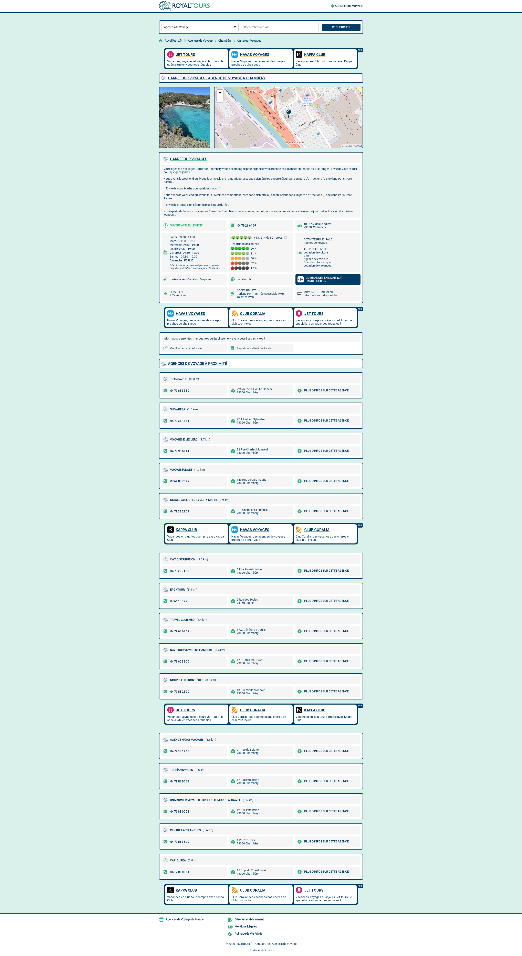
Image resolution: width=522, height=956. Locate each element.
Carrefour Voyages (249, 40)
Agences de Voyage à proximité (197, 363)
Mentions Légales (246, 926)
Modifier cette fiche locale (186, 348)
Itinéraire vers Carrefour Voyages (190, 279)
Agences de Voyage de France (184, 919)
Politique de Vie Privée (248, 933)
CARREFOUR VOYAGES (188, 159)
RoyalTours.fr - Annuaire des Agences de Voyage (266, 943)
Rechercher (341, 27)
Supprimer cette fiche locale (254, 348)
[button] (288, 114)
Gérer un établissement (249, 919)
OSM (359, 146)
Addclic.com (265, 950)
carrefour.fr (244, 279)
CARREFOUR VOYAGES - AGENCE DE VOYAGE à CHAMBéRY (216, 78)
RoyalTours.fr (173, 40)
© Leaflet (347, 146)
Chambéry (224, 40)
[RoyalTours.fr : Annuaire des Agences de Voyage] (184, 6)
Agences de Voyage (349, 6)
